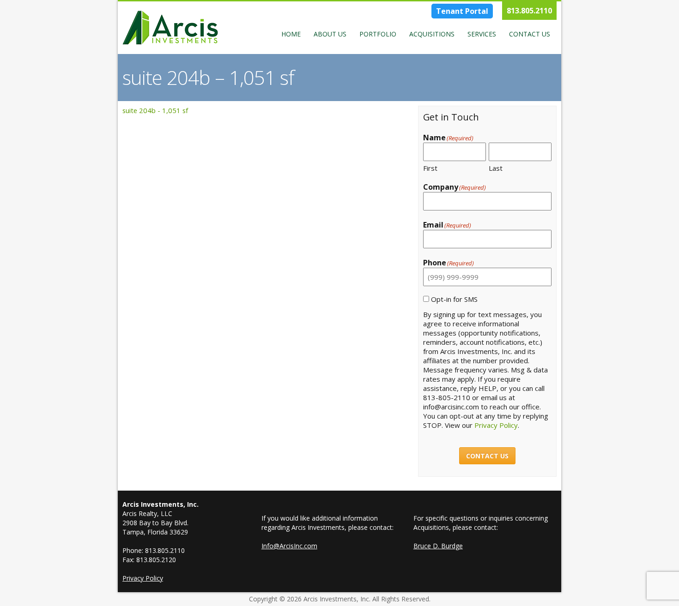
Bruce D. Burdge (438, 545)
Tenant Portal (462, 11)
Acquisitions (432, 34)
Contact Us (529, 34)
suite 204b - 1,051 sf (155, 110)
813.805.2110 (529, 11)
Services (481, 34)
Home (291, 34)
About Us (330, 34)
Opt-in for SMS (454, 299)
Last (496, 168)
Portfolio (377, 34)
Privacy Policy (496, 425)
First (430, 168)
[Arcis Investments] (170, 28)
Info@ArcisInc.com (289, 545)
